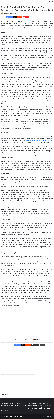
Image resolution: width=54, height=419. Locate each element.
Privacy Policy (4, 410)
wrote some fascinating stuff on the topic (39, 140)
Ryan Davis (6, 13)
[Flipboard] (36, 339)
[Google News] (24, 339)
